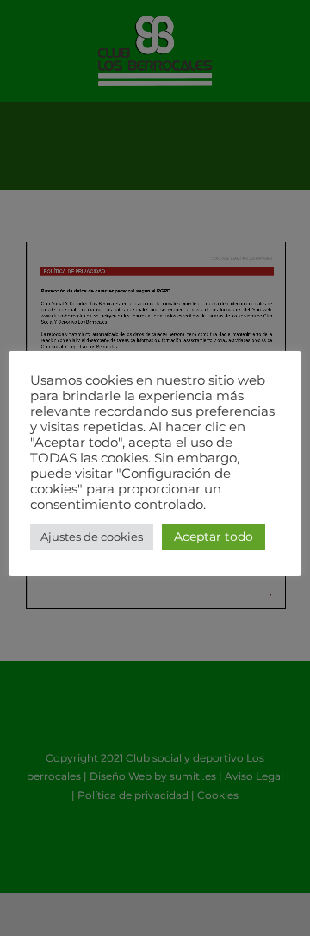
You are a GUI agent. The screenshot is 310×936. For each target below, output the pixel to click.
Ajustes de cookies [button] (91, 536)
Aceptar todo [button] (213, 536)
